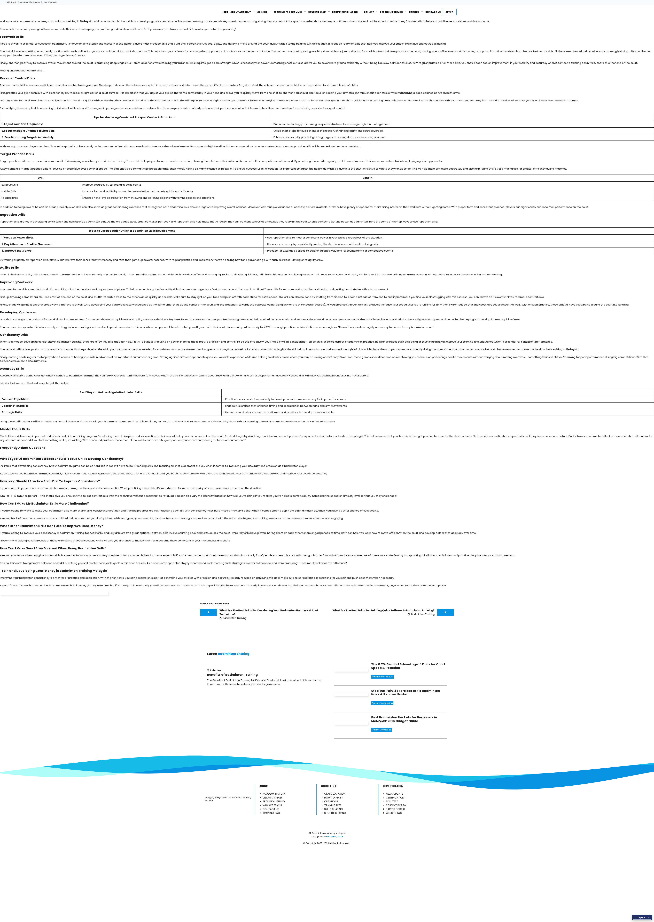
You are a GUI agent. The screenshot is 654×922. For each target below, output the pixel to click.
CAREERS (414, 12)
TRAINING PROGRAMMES (288, 12)
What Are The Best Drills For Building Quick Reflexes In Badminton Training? (383, 610)
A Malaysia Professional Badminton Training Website (31, 2)
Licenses (262, 12)
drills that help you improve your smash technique (386, 43)
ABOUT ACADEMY (240, 12)
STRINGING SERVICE (391, 12)
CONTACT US (433, 12)
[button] (642, 918)
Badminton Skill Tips (382, 676)
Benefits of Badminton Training (232, 674)
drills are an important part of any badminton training (51, 436)
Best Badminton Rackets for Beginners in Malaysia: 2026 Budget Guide (404, 719)
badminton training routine (80, 85)
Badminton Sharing (345, 12)
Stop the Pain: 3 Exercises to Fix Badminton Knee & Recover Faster (405, 693)
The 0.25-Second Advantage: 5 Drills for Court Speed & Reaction (408, 666)
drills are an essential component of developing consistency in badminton (68, 161)
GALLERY (369, 12)
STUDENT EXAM (317, 12)
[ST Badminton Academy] (209, 12)
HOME (225, 12)
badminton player (295, 466)
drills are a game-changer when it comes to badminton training (53, 375)
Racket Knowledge (381, 729)
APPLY (449, 12)
